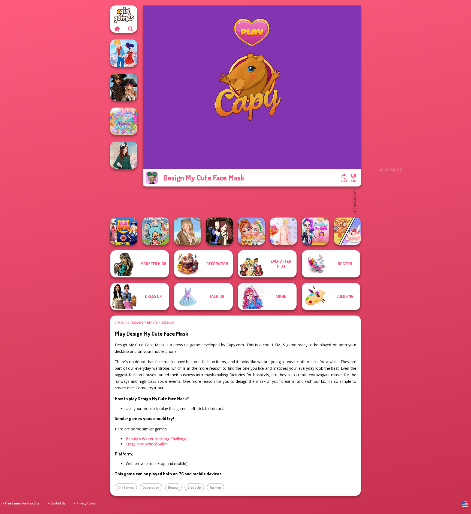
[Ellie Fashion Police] (123, 231)
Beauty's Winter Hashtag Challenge (157, 438)
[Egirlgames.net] (117, 29)
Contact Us (57, 503)
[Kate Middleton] (123, 155)
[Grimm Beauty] (187, 231)
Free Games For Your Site (22, 503)
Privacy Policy (86, 503)
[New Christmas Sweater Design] (251, 231)
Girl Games (135, 323)
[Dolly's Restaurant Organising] (347, 231)
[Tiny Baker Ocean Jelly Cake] (123, 121)
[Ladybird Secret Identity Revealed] (123, 53)
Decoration (151, 487)
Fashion (215, 487)
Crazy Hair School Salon (147, 443)
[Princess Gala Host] (283, 231)
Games (119, 323)
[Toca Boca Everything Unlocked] (155, 231)
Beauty (152, 323)
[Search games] (130, 29)
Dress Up (167, 323)
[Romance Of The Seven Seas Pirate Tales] (123, 87)
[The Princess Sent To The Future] (315, 231)
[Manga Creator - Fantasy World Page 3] (219, 231)
